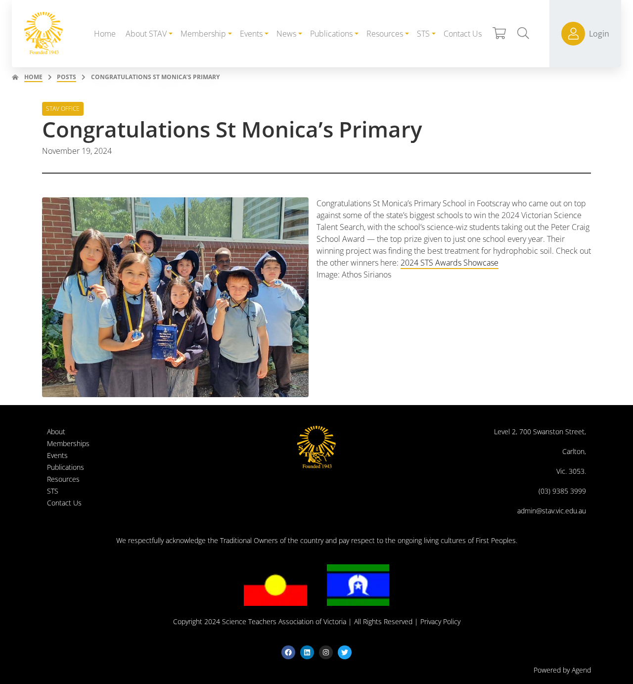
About (56, 431)
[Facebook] (288, 652)
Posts (66, 77)
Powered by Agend (562, 670)
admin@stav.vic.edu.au (551, 510)
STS (52, 491)
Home (33, 77)
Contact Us (64, 502)
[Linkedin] (307, 652)
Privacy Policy (440, 621)
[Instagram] (326, 652)
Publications (65, 467)
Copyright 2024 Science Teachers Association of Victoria (259, 621)
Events (57, 455)
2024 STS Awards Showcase (449, 262)
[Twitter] (345, 652)
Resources (63, 479)
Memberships (68, 443)
